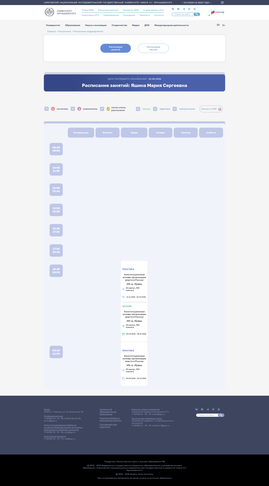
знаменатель (88, 108)
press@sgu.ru (158, 414)
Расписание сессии (153, 48)
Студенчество (119, 25)
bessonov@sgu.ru (160, 425)
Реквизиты (145, 15)
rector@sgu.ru (50, 420)
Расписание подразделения (88, 31)
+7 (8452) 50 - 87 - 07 (54, 438)
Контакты (159, 15)
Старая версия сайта (153, 10)
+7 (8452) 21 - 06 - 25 (141, 414)
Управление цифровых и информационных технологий (153, 421)
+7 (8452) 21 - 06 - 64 (141, 425)
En (223, 25)
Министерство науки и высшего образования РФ (141, 461)
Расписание (65, 31)
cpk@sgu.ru (70, 432)
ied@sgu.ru (70, 438)
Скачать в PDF (209, 108)
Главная (51, 31)
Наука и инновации (96, 25)
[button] (209, 9)
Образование (72, 25)
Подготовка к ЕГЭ (90, 15)
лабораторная (187, 108)
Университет (53, 25)
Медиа (135, 25)
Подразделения (111, 15)
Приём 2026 (88, 10)
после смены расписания (116, 108)
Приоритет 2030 (131, 10)
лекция (146, 108)
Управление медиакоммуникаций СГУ (150, 411)
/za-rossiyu (217, 12)
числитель (60, 108)
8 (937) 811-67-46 (72, 418)
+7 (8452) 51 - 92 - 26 (53, 432)
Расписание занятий (108, 10)
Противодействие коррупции (108, 425)
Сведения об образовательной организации (108, 411)
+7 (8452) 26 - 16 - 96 (53, 418)
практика (165, 108)
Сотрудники (129, 15)
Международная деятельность (171, 25)
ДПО (146, 25)
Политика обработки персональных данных (110, 419)
